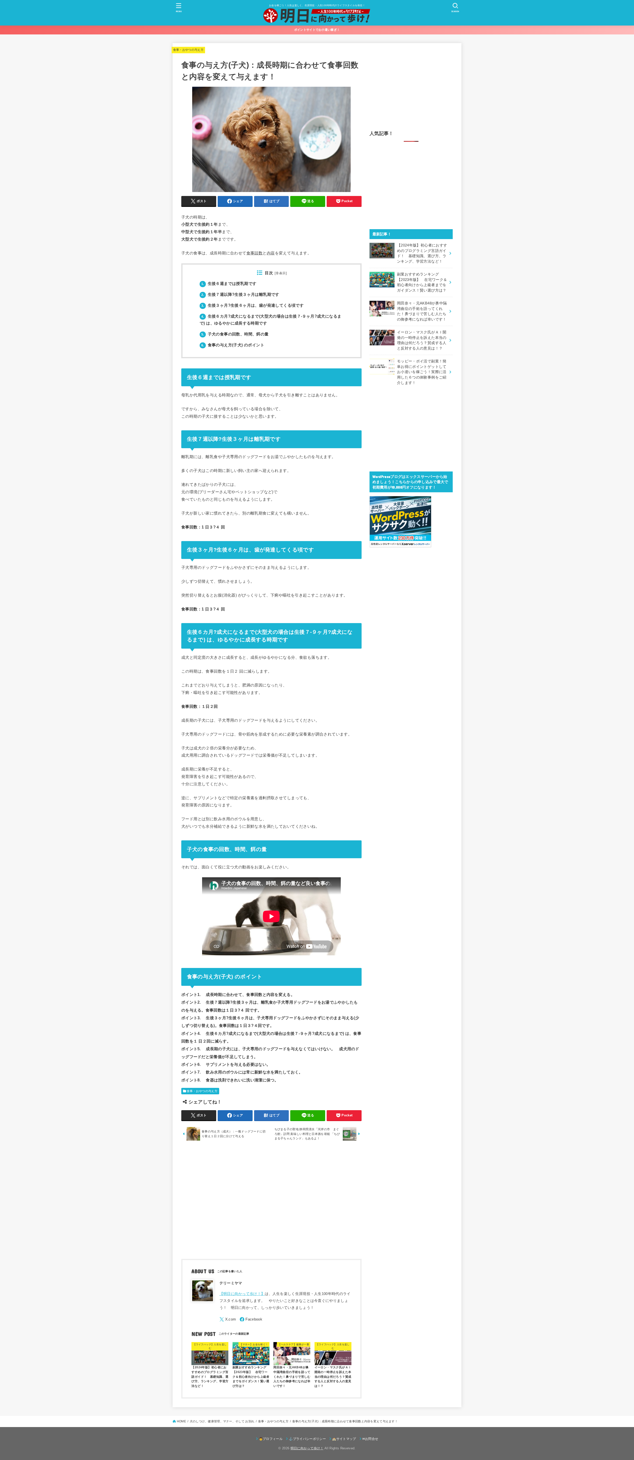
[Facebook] (251, 1319)
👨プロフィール (271, 1439)
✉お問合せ (370, 1439)
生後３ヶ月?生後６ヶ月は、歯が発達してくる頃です (252, 305)
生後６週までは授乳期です (228, 283)
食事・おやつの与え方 (188, 50)
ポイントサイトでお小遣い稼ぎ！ (317, 29)
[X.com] (227, 1319)
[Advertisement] (271, 1201)
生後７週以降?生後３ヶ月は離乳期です (240, 294)
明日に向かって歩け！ (307, 1448)
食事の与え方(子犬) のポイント (232, 345)
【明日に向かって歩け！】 (242, 1294)
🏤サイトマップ (344, 1439)
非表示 (281, 273)
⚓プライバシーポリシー (307, 1439)
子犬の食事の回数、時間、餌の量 (235, 334)
